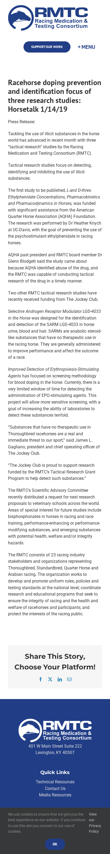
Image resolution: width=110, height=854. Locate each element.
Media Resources (55, 794)
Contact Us (55, 788)
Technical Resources (55, 781)
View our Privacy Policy (95, 823)
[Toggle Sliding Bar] (86, 47)
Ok (55, 844)
